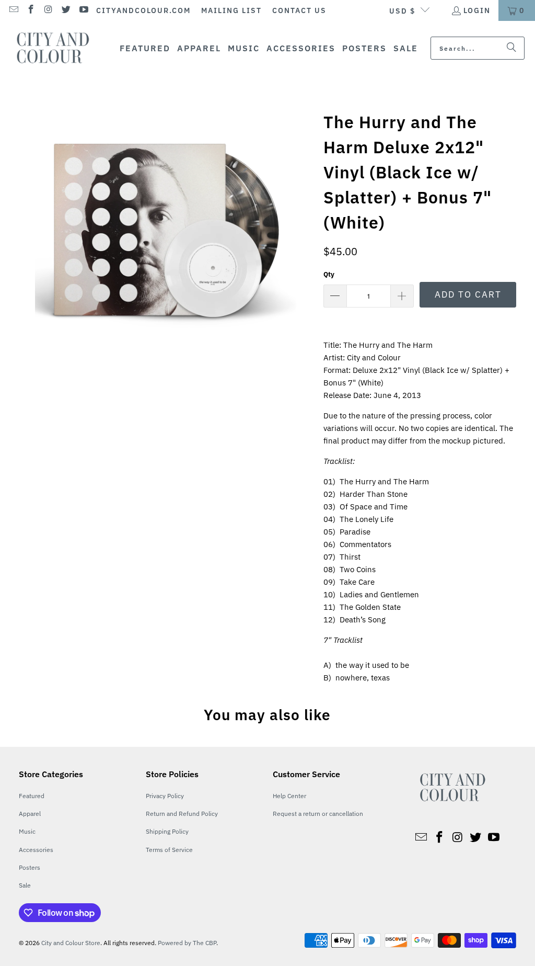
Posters (29, 867)
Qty (328, 274)
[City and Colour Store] (58, 48)
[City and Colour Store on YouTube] (83, 10)
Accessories (36, 850)
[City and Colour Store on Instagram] (48, 10)
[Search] (511, 48)
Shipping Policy (167, 831)
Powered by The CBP (187, 943)
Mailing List (231, 10)
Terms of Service (169, 850)
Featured (31, 796)
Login (477, 10)
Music (27, 831)
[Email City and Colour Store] (13, 10)
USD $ (402, 11)
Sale (25, 885)
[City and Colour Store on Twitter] (66, 10)
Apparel (30, 813)
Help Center (289, 796)
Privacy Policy (165, 796)
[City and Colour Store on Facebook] (31, 10)
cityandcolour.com (143, 10)
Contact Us (299, 10)
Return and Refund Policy (182, 813)
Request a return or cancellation (318, 813)
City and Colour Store (70, 943)
